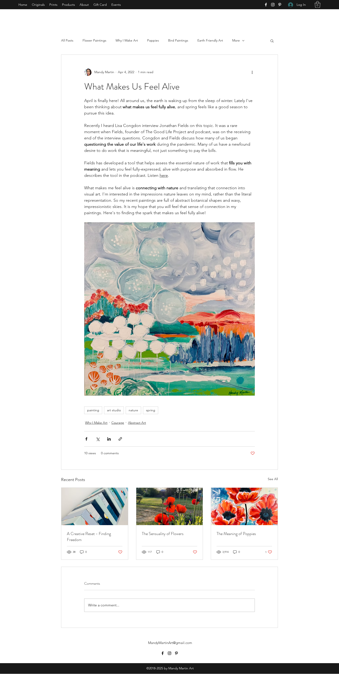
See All (273, 479)
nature (133, 410)
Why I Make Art (127, 40)
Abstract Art (137, 423)
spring (150, 410)
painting (93, 410)
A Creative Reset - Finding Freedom (89, 537)
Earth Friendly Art (210, 40)
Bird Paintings (178, 40)
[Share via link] (120, 439)
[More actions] (252, 72)
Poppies (153, 40)
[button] (317, 4)
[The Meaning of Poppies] (244, 506)
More (236, 40)
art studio (114, 410)
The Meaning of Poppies (236, 534)
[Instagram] (273, 4)
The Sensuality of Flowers (163, 534)
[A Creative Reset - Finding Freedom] (94, 506)
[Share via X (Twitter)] (97, 439)
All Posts (67, 40)
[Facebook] (266, 4)
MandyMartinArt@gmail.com (170, 643)
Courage (117, 423)
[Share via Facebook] (86, 439)
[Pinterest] (279, 4)
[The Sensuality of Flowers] (169, 506)
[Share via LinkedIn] (109, 439)
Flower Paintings (94, 40)
